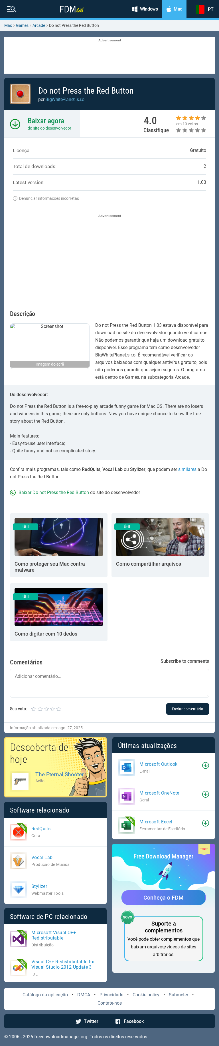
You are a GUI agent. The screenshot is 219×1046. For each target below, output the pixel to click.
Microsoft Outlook (158, 764)
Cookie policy (146, 994)
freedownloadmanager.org (60, 1036)
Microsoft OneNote (159, 793)
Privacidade (111, 994)
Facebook (134, 1021)
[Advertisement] (109, 55)
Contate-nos (110, 1003)
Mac (8, 25)
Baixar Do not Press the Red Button (54, 492)
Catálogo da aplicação (45, 994)
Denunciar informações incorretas (49, 198)
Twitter (91, 1021)
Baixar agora (46, 120)
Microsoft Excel (155, 822)
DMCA (83, 994)
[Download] (205, 765)
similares (187, 469)
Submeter (178, 994)
